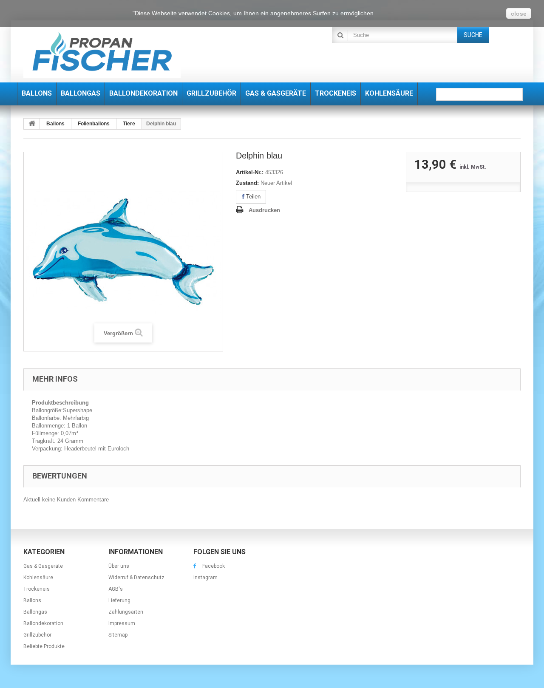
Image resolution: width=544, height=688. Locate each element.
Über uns (118, 566)
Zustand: (247, 183)
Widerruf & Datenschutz (136, 577)
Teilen (252, 196)
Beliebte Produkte (44, 646)
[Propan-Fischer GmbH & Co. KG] (102, 52)
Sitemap (118, 635)
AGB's (115, 589)
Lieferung (119, 600)
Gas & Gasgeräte (43, 566)
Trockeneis (36, 589)
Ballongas (35, 612)
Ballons (32, 600)
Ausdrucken (264, 210)
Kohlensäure (38, 577)
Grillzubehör (37, 635)
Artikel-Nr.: (250, 172)
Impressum (121, 623)
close (519, 13)
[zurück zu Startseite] (32, 124)
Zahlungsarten (125, 612)
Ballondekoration (43, 623)
